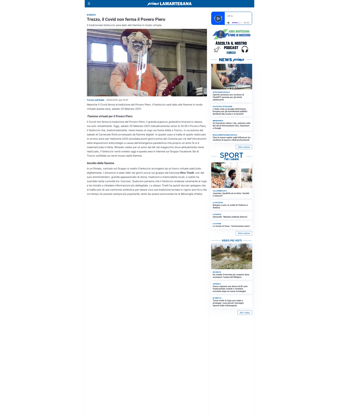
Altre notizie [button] (244, 147)
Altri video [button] (245, 312)
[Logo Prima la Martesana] (169, 4)
